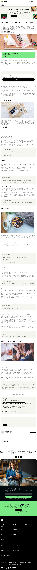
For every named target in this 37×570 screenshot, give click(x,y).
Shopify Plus (3, 553)
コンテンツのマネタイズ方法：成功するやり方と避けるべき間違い (14, 406)
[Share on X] (33, 433)
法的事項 (2, 539)
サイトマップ (19, 564)
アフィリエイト (3, 536)
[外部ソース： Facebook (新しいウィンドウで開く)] (2, 568)
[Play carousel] (18, 457)
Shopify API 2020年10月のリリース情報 (10, 404)
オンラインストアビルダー (17, 548)
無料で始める (31, 1)
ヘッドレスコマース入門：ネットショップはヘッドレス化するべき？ (14, 412)
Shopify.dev (27, 526)
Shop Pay (3, 550)
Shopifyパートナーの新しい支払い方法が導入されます (12, 407)
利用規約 (29, 562)
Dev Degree (27, 531)
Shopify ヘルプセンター (17, 529)
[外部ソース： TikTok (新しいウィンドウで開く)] (10, 568)
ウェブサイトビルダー (16, 550)
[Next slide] (21, 457)
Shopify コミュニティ (16, 536)
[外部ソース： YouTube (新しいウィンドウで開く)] (6, 568)
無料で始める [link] (18, 79)
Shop (2, 548)
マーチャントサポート (16, 526)
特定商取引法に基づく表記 (22, 562)
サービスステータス (4, 541)
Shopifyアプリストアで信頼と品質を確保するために (11, 400)
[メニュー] (35, 1)
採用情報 (2, 529)
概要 (2, 526)
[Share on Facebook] (31, 433)
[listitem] (18, 448)
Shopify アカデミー (16, 534)
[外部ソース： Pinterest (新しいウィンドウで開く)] (15, 568)
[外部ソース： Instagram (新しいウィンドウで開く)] (8, 568)
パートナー (3, 534)
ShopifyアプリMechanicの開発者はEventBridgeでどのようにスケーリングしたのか (17, 403)
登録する (18, 496)
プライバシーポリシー (12, 564)
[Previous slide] (16, 457)
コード (13, 297)
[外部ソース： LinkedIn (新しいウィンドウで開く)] (13, 568)
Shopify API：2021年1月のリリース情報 (10, 411)
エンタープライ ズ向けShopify (6, 555)
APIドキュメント (27, 529)
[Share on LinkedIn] (35, 433)
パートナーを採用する (16, 531)
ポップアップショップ (30, 242)
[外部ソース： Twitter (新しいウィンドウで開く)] (4, 568)
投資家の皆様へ (3, 531)
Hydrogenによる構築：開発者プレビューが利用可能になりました (14, 402)
